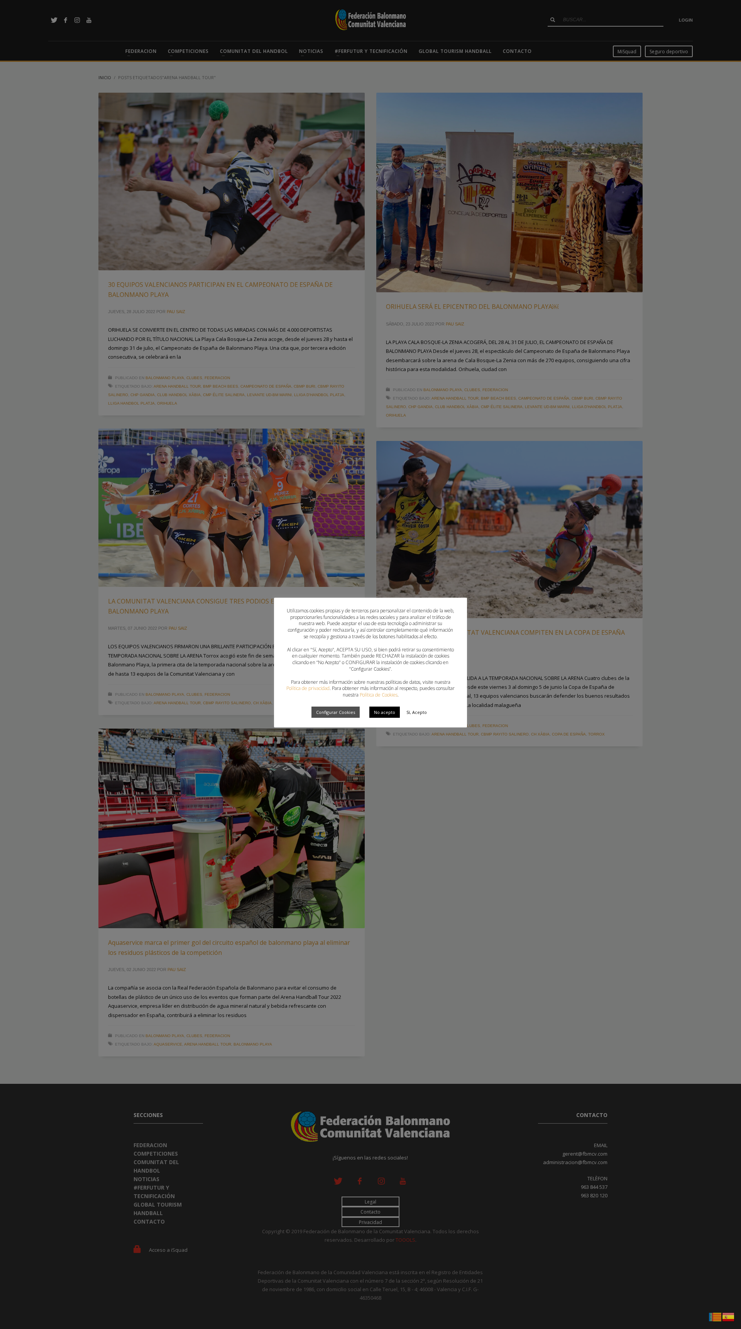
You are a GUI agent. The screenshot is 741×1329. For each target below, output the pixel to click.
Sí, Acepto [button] (416, 712)
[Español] (728, 1316)
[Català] (715, 1316)
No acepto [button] (384, 712)
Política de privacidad (308, 688)
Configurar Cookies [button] (335, 712)
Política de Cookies (379, 695)
